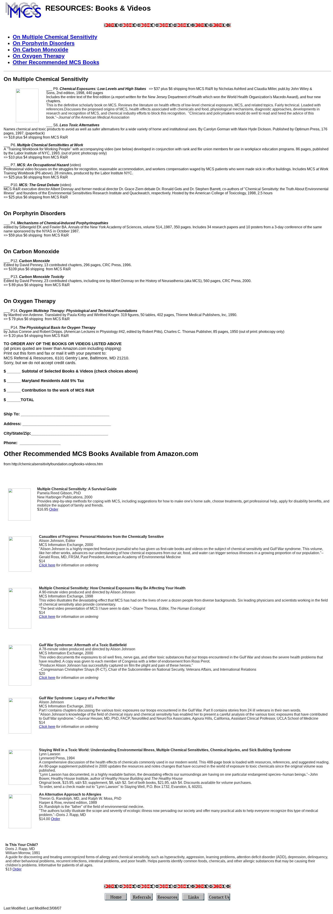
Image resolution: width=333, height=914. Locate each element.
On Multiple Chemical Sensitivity (55, 37)
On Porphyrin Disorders (44, 43)
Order (53, 509)
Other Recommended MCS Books (56, 62)
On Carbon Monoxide (40, 49)
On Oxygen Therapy (39, 56)
